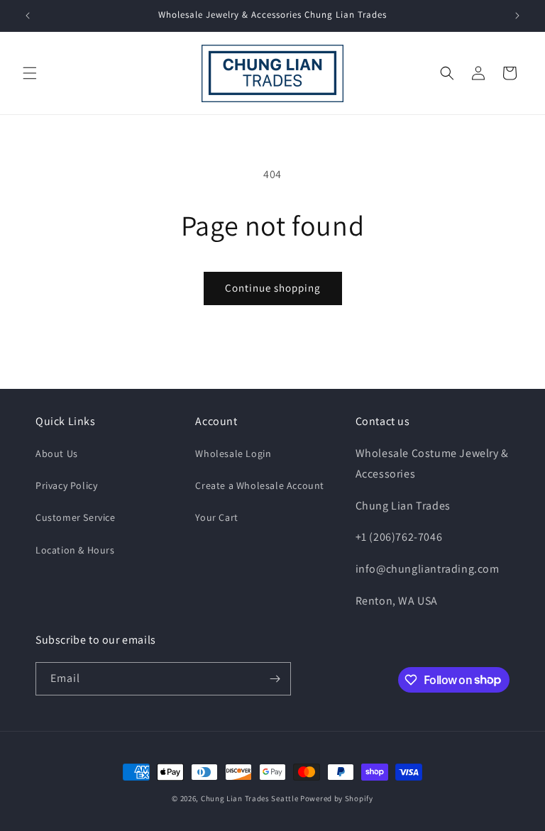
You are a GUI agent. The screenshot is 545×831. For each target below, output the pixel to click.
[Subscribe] (274, 678)
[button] (29, 73)
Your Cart (216, 517)
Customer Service (75, 517)
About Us (56, 453)
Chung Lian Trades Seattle (250, 798)
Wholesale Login (233, 453)
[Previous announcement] (27, 15)
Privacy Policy (66, 485)
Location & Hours (75, 550)
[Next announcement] (517, 15)
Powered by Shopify (336, 798)
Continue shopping (273, 288)
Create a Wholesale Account (259, 485)
